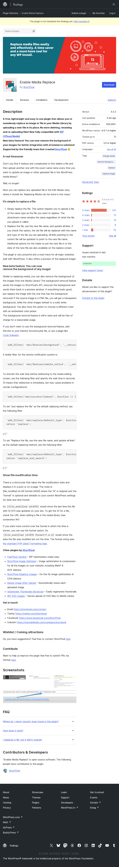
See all (112, 235)
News (6, 797)
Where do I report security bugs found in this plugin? (31, 721)
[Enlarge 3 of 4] (72, 678)
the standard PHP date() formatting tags (25, 543)
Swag (94, 807)
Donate (95, 802)
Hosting (7, 802)
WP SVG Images (16, 596)
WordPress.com (13, 817)
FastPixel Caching (16, 556)
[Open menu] (114, 4)
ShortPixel (28, 87)
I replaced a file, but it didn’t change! (22, 739)
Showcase (37, 792)
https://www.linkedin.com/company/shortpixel (41, 622)
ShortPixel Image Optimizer (21, 561)
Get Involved (97, 792)
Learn (64, 792)
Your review (88, 235)
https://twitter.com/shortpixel (31, 613)
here (68, 639)
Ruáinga (14, 845)
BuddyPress (11, 832)
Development (61, 99)
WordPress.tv (69, 807)
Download (109, 85)
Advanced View (90, 182)
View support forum (92, 270)
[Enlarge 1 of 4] (21, 678)
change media (109, 156)
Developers (67, 802)
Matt (7, 822)
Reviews (24, 99)
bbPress (9, 827)
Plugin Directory (10, 13)
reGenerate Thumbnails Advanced (25, 591)
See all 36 (111, 149)
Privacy (7, 807)
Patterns (36, 807)
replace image (108, 174)
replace (111, 168)
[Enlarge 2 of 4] (47, 678)
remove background (106, 162)
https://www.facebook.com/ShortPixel (40, 618)
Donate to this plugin (93, 298)
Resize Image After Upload (21, 582)
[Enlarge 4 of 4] (72, 694)
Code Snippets (11, 335)
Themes (36, 797)
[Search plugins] (34, 31)
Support (112, 99)
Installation (41, 99)
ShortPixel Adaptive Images (22, 574)
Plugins (35, 802)
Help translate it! (81, 21)
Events (93, 797)
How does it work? (13, 730)
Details (9, 99)
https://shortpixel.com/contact (29, 609)
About (6, 792)
